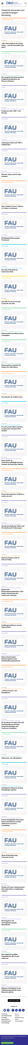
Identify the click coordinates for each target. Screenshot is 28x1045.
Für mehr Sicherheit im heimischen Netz (9, 271)
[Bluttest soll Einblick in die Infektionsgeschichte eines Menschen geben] (14, 975)
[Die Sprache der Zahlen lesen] (14, 383)
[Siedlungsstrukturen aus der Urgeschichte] (14, 612)
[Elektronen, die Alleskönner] (14, 744)
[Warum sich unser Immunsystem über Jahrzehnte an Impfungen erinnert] (14, 874)
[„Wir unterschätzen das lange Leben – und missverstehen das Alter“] (14, 30)
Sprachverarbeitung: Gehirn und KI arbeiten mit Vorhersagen (12, 527)
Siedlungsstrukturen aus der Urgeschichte (11, 626)
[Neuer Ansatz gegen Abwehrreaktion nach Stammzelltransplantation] (14, 643)
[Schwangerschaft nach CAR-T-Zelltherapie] (14, 129)
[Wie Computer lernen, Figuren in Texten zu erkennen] (14, 193)
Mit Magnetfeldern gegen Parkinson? (10, 239)
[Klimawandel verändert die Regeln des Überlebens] (14, 352)
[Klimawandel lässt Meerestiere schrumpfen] (14, 320)
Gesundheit (4, 1017)
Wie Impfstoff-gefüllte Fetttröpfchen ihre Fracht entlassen (10, 956)
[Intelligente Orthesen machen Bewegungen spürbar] (14, 774)
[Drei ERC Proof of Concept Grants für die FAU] (14, 288)
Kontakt (16, 1019)
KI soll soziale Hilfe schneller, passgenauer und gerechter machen (12, 429)
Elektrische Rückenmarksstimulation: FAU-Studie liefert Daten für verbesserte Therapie (12, 592)
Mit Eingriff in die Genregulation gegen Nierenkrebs (9, 923)
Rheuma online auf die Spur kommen (11, 175)
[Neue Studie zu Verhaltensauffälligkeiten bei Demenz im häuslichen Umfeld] (14, 447)
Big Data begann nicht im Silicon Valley (10, 559)
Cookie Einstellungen (19, 1021)
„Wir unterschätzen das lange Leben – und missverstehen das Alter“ (12, 45)
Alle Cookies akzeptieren (7, 1043)
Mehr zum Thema (14, 1000)
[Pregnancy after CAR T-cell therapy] (14, 97)
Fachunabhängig (5, 1023)
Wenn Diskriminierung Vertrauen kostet (9, 856)
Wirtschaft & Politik (6, 1021)
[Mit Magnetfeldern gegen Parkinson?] (14, 224)
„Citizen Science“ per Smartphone (9, 692)
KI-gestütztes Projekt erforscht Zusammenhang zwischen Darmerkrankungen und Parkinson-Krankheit (12, 725)
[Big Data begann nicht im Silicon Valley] (14, 544)
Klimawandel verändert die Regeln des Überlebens (11, 366)
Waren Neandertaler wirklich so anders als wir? (12, 495)
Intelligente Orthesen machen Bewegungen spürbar (12, 789)
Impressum (17, 1015)
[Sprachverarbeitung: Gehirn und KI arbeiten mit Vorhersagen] (14, 512)
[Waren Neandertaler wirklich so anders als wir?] (14, 481)
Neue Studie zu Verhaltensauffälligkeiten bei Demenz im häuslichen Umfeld (12, 462)
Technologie (4, 1014)
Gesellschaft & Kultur (6, 1015)
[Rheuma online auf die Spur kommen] (14, 161)
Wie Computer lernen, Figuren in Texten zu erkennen (12, 207)
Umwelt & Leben (5, 1019)
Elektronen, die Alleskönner (11, 758)
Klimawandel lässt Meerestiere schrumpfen (12, 334)
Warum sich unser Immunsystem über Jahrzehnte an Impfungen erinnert (12, 889)
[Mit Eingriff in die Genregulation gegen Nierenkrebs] (14, 907)
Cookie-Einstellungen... (6, 1040)
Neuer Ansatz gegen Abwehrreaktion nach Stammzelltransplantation (10, 659)
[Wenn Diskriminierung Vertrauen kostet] (14, 842)
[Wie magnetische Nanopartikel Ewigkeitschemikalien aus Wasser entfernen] (14, 64)
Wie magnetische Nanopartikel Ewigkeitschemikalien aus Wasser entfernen (12, 79)
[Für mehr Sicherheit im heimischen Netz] (14, 256)
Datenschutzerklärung (19, 1017)
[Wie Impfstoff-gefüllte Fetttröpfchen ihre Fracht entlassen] (14, 941)
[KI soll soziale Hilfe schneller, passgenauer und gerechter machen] (14, 413)
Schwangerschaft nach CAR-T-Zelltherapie (12, 144)
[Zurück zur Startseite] (14, 3)
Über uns (17, 1014)
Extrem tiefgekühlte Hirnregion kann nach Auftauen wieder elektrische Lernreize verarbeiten (12, 823)
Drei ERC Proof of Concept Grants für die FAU (10, 302)
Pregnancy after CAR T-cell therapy (11, 112)
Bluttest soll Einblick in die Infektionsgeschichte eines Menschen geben (11, 990)
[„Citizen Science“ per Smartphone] (14, 677)
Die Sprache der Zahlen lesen (11, 397)
